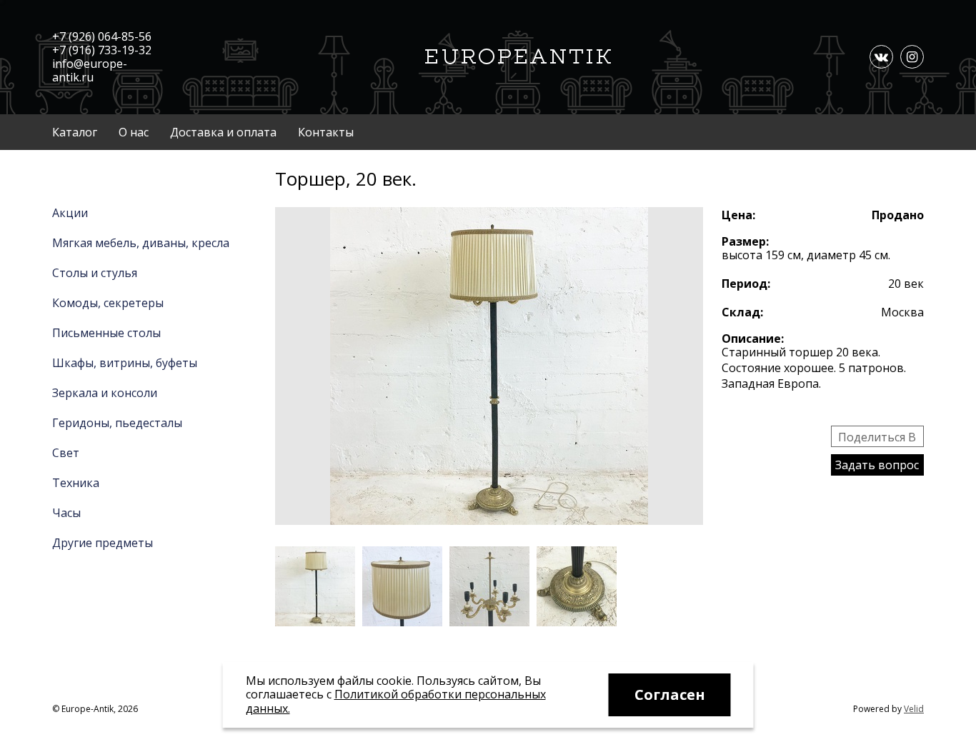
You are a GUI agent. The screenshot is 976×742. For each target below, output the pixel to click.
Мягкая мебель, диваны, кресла (140, 243)
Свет (65, 453)
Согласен (669, 694)
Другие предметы (102, 543)
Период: (746, 283)
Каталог (74, 132)
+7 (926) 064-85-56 (101, 36)
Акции (70, 213)
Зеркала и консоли (104, 393)
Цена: (738, 215)
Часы (66, 513)
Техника (75, 483)
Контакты (326, 132)
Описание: (753, 338)
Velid (914, 709)
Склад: (742, 312)
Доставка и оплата (223, 132)
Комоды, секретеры (108, 303)
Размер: (745, 241)
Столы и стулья (94, 273)
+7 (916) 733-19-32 (101, 50)
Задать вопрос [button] (877, 465)
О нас (134, 132)
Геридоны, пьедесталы (117, 423)
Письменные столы (106, 333)
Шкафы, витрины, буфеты (124, 363)
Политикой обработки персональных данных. (396, 701)
